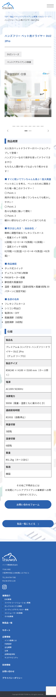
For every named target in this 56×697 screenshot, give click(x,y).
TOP (6, 16)
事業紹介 (6, 595)
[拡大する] (47, 74)
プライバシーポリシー (12, 677)
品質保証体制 (10, 654)
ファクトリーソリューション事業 (17, 602)
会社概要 (8, 647)
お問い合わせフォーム (28, 504)
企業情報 (6, 636)
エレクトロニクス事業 (13, 606)
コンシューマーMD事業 (14, 613)
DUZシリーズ (44, 16)
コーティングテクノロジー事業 (16, 609)
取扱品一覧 (7, 622)
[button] (48, 130)
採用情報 (6, 664)
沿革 (6, 650)
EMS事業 (8, 599)
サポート (6, 630)
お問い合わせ (8, 671)
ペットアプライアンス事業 (26, 16)
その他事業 (9, 616)
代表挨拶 (8, 644)
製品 (12, 16)
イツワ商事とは (11, 640)
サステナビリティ (11, 657)
